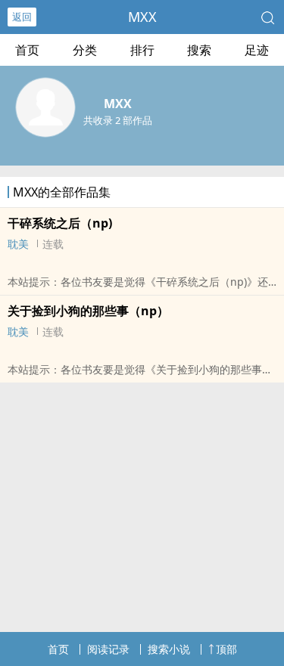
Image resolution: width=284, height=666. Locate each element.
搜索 (199, 50)
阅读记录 (108, 649)
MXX (142, 17)
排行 (142, 50)
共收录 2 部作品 (117, 120)
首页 (27, 50)
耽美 (18, 244)
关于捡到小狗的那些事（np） (88, 310)
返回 (22, 16)
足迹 (257, 50)
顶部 (226, 649)
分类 (85, 50)
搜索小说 (169, 649)
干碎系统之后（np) (60, 223)
